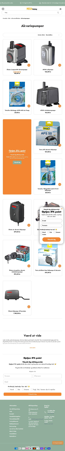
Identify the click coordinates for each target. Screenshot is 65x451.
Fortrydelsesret (14, 421)
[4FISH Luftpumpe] (48, 53)
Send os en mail (48, 424)
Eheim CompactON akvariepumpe (17, 70)
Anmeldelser (13, 434)
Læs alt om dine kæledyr (16, 429)
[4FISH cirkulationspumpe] (48, 94)
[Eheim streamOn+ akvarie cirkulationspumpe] (17, 254)
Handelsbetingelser (15, 416)
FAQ (11, 411)
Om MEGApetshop (15, 409)
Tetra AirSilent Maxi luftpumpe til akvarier (48, 270)
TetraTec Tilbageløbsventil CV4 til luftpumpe (48, 189)
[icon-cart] (60, 8)
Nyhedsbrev (13, 436)
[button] (17, 72)
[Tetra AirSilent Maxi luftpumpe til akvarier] (48, 254)
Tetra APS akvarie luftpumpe (48, 150)
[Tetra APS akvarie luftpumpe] (48, 133)
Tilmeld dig (32, 394)
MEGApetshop (35, 447)
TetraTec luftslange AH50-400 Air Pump (17, 110)
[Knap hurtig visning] (28, 65)
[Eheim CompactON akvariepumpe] (17, 53)
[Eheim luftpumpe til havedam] (17, 295)
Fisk (9, 18)
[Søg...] (58, 12)
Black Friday (13, 431)
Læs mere (32, 347)
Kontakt (12, 414)
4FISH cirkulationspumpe (47, 110)
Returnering (13, 426)
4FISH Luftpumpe (48, 70)
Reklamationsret (14, 424)
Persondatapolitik (14, 419)
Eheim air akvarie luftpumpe (17, 230)
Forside (5, 18)
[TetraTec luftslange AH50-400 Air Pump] (17, 94)
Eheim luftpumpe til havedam (17, 311)
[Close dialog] (62, 208)
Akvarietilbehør (15, 18)
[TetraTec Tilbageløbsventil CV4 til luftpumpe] (48, 172)
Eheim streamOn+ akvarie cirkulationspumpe (17, 271)
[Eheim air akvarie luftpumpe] (17, 213)
